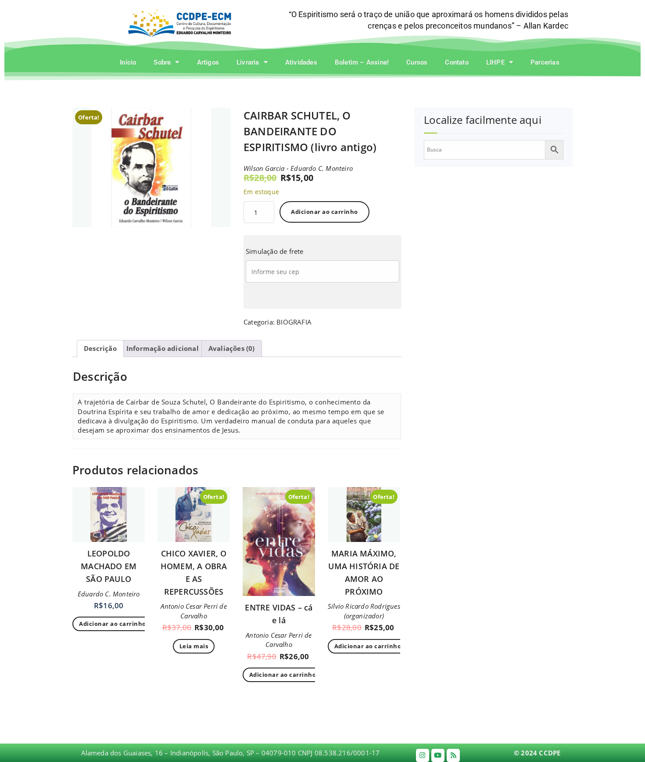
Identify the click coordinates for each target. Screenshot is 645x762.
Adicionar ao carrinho (324, 212)
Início (128, 62)
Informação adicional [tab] (162, 348)
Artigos (208, 62)
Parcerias (544, 62)
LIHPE (495, 62)
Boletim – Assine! (362, 62)
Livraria (247, 62)
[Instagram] (422, 755)
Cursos (416, 62)
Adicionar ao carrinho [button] (112, 624)
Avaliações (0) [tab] (231, 348)
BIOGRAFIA (294, 322)
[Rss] (453, 755)
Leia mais (193, 646)
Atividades (301, 62)
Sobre (162, 62)
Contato (456, 62)
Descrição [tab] (100, 348)
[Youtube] (437, 755)
